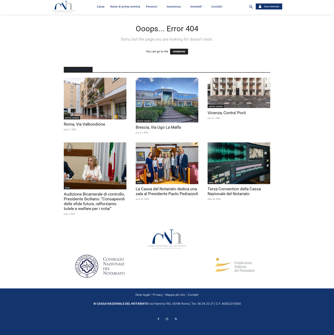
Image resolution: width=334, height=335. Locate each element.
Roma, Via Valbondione (84, 124)
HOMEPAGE (179, 51)
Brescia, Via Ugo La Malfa (158, 127)
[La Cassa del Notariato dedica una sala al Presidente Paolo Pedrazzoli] (167, 163)
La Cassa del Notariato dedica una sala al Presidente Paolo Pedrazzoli (167, 191)
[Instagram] (167, 319)
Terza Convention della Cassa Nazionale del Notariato (234, 191)
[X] (175, 319)
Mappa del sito (175, 295)
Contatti (193, 295)
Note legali (142, 295)
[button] (251, 7)
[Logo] (55, 6)
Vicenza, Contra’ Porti (227, 113)
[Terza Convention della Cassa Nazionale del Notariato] (239, 163)
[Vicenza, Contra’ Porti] (239, 93)
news (67, 187)
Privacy (158, 295)
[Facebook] (158, 319)
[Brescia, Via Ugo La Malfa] (167, 100)
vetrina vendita (72, 117)
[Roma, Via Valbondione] (95, 98)
